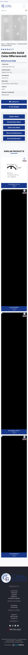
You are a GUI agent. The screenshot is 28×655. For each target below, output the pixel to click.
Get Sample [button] (15, 107)
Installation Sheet (15, 122)
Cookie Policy (19, 640)
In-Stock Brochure (15, 138)
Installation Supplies (14, 598)
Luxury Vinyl (14, 591)
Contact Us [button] (15, 102)
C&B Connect (14, 616)
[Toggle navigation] (24, 6)
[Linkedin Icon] (15, 626)
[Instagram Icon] (12, 626)
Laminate (14, 594)
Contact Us (14, 618)
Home (3, 44)
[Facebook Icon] (10, 626)
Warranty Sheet (14, 127)
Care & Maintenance (15, 133)
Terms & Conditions (10, 640)
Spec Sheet (15, 116)
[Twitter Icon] (18, 626)
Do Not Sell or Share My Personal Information (14, 642)
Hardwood (14, 592)
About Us (14, 614)
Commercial (14, 607)
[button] (24, 17)
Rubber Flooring (11, 44)
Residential (14, 605)
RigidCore (14, 596)
